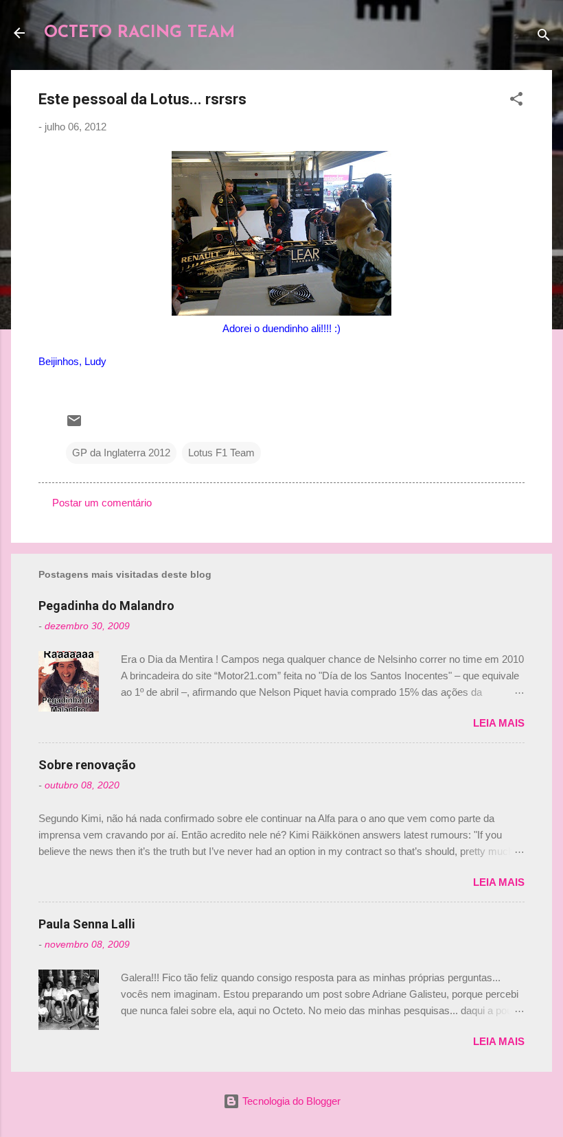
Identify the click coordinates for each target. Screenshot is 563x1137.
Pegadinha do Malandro (106, 605)
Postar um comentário (102, 502)
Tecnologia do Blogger (290, 1101)
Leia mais (499, 723)
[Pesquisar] (544, 37)
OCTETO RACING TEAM (139, 33)
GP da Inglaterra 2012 (121, 452)
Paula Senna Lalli (86, 924)
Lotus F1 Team (221, 452)
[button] (516, 101)
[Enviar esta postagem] (74, 425)
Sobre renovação (87, 765)
